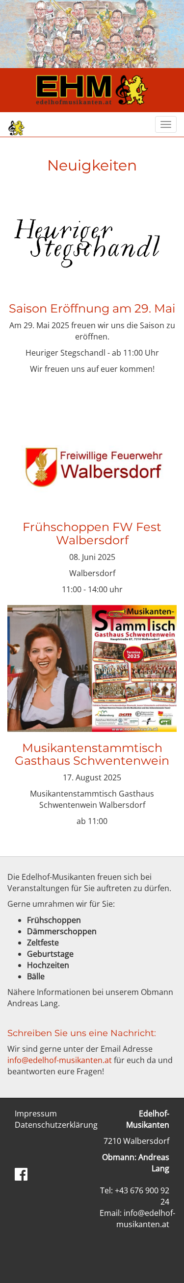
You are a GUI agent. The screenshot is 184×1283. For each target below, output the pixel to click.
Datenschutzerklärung (56, 1124)
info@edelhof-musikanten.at (59, 1060)
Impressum (36, 1113)
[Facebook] (21, 1174)
